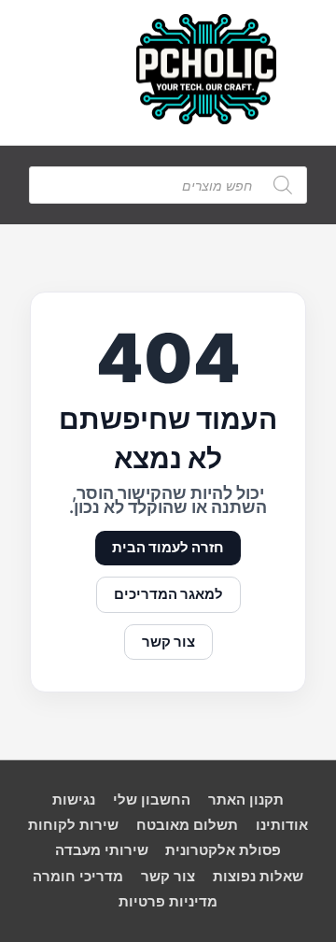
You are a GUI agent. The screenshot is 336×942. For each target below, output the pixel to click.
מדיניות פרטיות (168, 901)
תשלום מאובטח (187, 825)
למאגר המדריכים (168, 594)
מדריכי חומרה (78, 876)
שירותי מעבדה (101, 850)
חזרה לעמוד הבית (168, 547)
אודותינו (282, 825)
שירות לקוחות (73, 825)
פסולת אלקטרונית (223, 850)
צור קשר (168, 642)
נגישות (73, 800)
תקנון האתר (246, 800)
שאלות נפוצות (258, 876)
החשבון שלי (151, 800)
